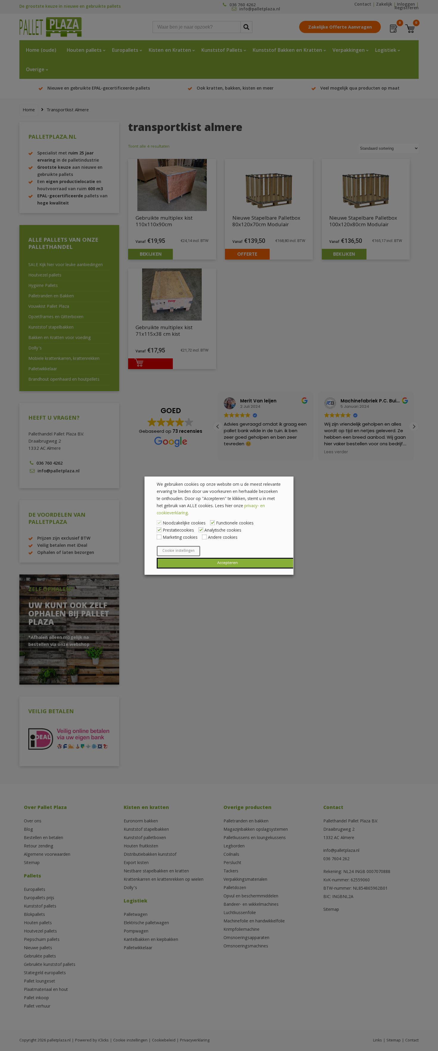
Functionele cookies (235, 523)
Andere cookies (222, 537)
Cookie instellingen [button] (178, 551)
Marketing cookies (180, 537)
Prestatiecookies (178, 530)
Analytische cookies (222, 530)
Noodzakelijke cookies (184, 523)
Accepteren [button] (227, 563)
